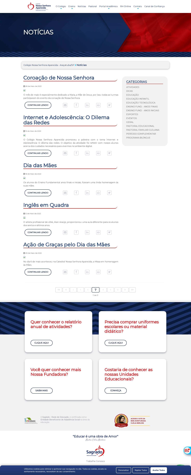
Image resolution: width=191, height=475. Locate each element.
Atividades (132, 87)
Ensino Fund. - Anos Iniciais (142, 110)
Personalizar (123, 470)
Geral (130, 122)
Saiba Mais (41, 390)
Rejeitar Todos (141, 470)
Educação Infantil (137, 99)
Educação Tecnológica (140, 103)
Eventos (131, 118)
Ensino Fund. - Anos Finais (142, 106)
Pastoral (92, 6)
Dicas (129, 91)
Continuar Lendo (38, 105)
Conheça (115, 390)
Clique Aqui (41, 343)
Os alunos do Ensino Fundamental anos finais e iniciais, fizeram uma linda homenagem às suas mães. (70, 184)
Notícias (82, 6)
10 (118, 290)
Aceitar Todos (159, 470)
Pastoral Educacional (140, 126)
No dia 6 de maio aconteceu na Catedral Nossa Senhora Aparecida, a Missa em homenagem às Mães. (70, 263)
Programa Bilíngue (138, 138)
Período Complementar (141, 134)
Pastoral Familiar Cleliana (142, 130)
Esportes (132, 114)
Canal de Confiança (154, 6)
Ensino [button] (71, 6)
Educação (132, 95)
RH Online (125, 6)
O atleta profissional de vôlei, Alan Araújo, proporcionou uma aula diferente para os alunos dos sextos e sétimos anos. (70, 224)
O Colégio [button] (61, 6)
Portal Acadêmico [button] (108, 6)
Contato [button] (137, 6)
